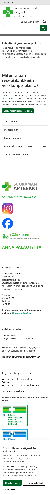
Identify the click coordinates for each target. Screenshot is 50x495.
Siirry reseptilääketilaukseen (18, 110)
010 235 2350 (8, 335)
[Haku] (43, 28)
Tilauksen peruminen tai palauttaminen (21, 356)
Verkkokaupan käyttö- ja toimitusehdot (21, 385)
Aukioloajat (6, 2)
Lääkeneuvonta (12, 137)
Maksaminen (11, 129)
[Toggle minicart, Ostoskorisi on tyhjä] (44, 22)
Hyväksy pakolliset (34, 483)
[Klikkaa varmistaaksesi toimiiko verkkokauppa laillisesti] (25, 415)
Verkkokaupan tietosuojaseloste (17, 379)
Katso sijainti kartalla (12, 273)
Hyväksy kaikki (12, 483)
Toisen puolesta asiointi (17, 154)
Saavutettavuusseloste (13, 391)
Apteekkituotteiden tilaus (18, 146)
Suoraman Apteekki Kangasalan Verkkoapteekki (26, 12)
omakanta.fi (7, 98)
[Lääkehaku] (25, 236)
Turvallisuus (10, 121)
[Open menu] (5, 22)
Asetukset (10, 489)
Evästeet (6, 382)
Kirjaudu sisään (31, 21)
